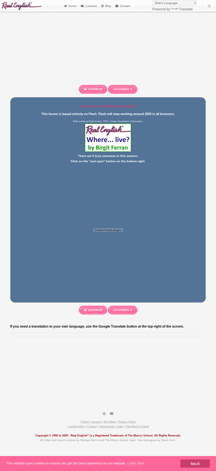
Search (209, 6)
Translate (186, 9)
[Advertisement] (108, 46)
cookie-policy (77, 426)
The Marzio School (137, 426)
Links (120, 426)
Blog (108, 6)
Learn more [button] (135, 463)
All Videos (110, 421)
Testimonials (107, 426)
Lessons (91, 6)
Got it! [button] (195, 463)
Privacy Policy (127, 421)
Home (72, 6)
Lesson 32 (95, 89)
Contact (125, 6)
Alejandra (121, 89)
